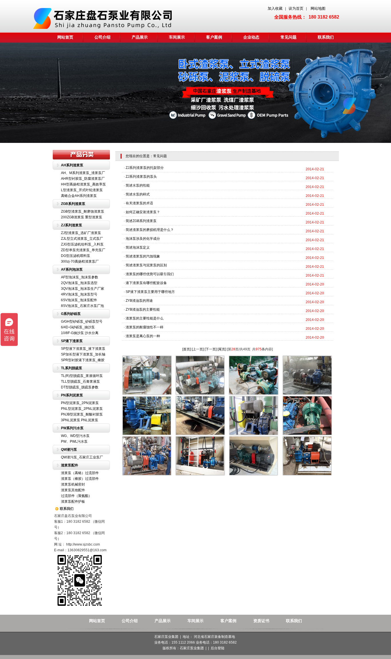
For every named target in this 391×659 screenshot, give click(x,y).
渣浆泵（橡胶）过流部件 (80, 479)
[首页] (186, 349)
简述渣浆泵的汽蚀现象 (143, 256)
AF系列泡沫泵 (72, 269)
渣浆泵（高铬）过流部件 (80, 473)
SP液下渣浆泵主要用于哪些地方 (150, 292)
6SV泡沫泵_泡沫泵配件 (79, 300)
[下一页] (211, 349)
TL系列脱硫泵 (71, 368)
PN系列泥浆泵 (72, 395)
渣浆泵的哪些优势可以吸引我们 (150, 274)
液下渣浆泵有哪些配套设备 (146, 283)
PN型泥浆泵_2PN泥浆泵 (80, 403)
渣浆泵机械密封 (73, 484)
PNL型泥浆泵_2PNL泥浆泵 (82, 409)
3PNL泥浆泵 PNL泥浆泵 (79, 420)
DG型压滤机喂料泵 (75, 256)
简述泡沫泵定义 (138, 247)
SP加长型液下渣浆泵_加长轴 (83, 354)
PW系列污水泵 (72, 428)
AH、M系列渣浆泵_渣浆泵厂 (83, 173)
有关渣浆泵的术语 (139, 203)
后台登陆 (217, 648)
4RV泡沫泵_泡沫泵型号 (79, 294)
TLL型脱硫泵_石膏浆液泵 (80, 382)
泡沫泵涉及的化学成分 (143, 239)
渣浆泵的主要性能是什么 (144, 318)
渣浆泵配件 (69, 465)
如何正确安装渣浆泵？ (143, 212)
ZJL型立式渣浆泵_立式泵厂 (82, 239)
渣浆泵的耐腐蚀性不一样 (144, 327)
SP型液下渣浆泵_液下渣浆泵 (83, 349)
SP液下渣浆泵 (72, 341)
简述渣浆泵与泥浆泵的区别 (146, 265)
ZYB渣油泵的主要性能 (143, 309)
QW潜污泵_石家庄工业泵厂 (82, 457)
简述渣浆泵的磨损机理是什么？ (150, 230)
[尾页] (222, 349)
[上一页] (198, 349)
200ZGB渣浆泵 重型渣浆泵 (81, 217)
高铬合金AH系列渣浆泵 (79, 196)
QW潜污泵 (69, 450)
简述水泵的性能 (138, 185)
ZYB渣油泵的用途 (139, 301)
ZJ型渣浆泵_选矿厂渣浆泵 (81, 233)
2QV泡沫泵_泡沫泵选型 (79, 283)
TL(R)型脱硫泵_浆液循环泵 (82, 376)
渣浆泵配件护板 (73, 502)
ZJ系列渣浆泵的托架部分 (145, 168)
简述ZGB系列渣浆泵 (141, 221)
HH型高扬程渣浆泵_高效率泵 (83, 184)
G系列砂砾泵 (71, 314)
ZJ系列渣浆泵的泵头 (141, 177)
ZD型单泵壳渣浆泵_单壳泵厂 (83, 250)
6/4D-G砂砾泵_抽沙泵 (78, 327)
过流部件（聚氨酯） (76, 496)
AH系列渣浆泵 (72, 165)
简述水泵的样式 (138, 194)
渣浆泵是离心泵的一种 (143, 336)
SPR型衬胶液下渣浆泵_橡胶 (82, 360)
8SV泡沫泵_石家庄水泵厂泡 (82, 306)
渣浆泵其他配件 (73, 490)
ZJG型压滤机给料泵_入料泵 (82, 244)
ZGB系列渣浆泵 (73, 204)
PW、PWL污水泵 (74, 442)
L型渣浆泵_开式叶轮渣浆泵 (82, 190)
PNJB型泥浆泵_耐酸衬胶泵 (82, 414)
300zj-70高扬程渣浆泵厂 (80, 261)
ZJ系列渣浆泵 (71, 225)
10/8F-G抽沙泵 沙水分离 (79, 333)
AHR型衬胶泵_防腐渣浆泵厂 (83, 179)
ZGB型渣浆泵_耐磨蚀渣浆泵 (82, 211)
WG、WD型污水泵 (75, 436)
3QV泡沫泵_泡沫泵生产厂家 (82, 289)
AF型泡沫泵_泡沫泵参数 (79, 277)
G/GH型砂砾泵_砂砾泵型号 (81, 321)
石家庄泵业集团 (192, 648)
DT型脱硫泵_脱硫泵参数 (79, 387)
